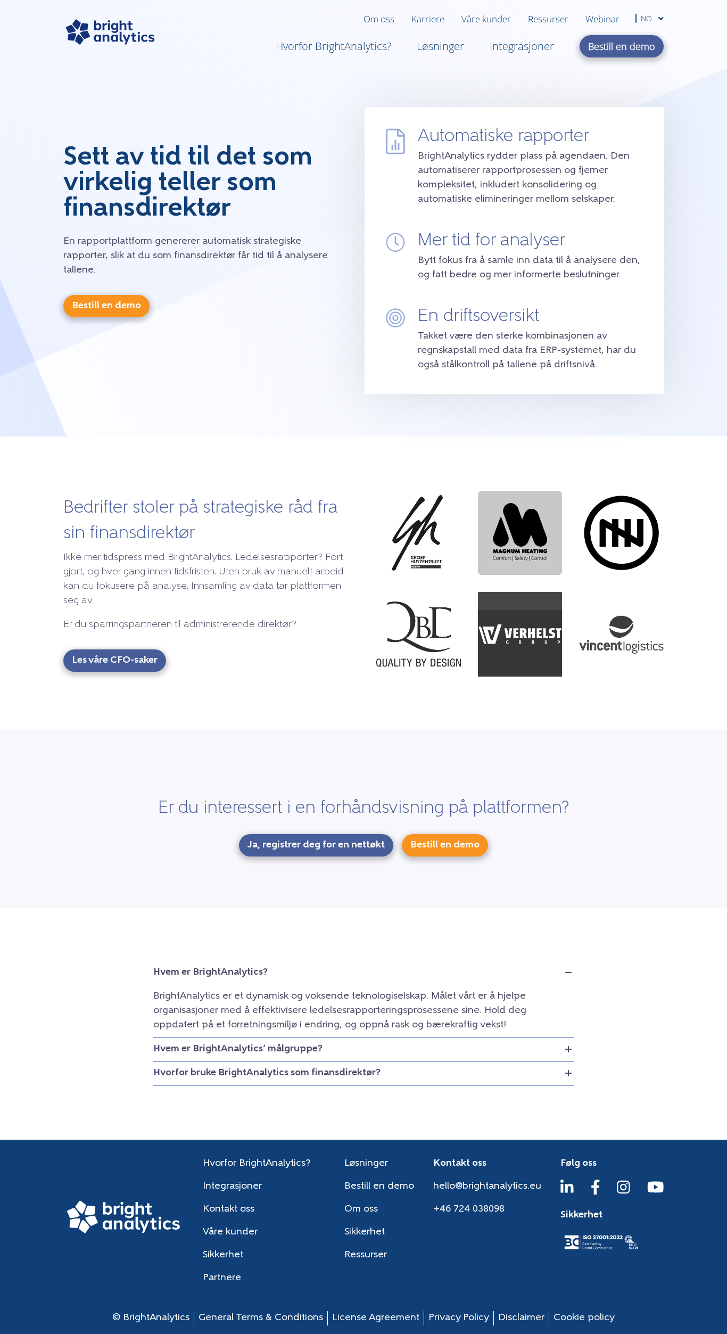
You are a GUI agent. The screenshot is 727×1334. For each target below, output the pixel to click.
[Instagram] (623, 1192)
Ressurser (548, 19)
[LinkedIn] (567, 1192)
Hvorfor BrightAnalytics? (333, 46)
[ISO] (600, 1250)
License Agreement (375, 1318)
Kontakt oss (228, 1209)
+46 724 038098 (469, 1209)
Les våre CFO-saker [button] (115, 660)
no (647, 18)
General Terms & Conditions (261, 1318)
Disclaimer (521, 1318)
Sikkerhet (364, 1232)
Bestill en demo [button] (621, 46)
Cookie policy (584, 1318)
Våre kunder (486, 19)
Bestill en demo (379, 1186)
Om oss (378, 19)
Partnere (222, 1278)
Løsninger (440, 46)
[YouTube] (655, 1192)
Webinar (602, 19)
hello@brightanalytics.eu (487, 1186)
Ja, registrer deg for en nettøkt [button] (316, 845)
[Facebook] (595, 1192)
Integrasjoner (522, 46)
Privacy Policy (458, 1318)
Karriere (427, 19)
